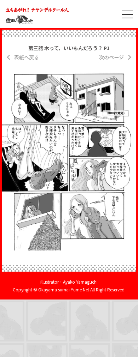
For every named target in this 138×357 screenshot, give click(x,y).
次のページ (111, 57)
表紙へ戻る (26, 57)
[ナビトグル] (124, 14)
